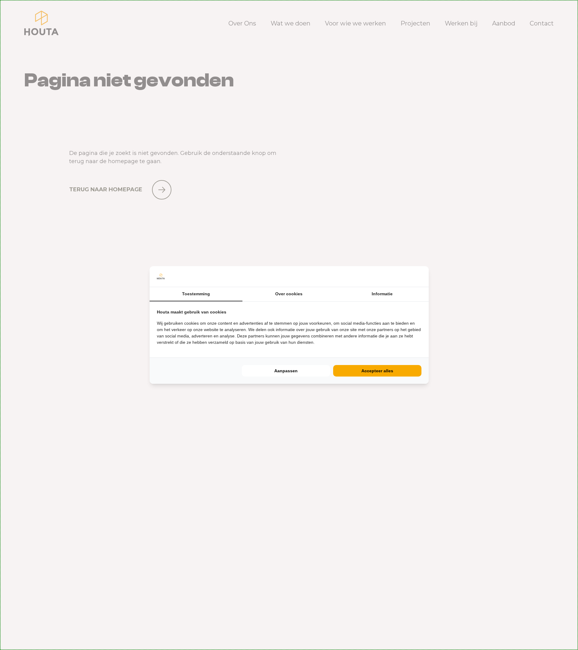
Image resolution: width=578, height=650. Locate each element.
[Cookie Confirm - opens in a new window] (419, 276)
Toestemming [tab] (196, 293)
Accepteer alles (377, 370)
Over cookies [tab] (289, 293)
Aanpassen (286, 370)
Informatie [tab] (382, 293)
